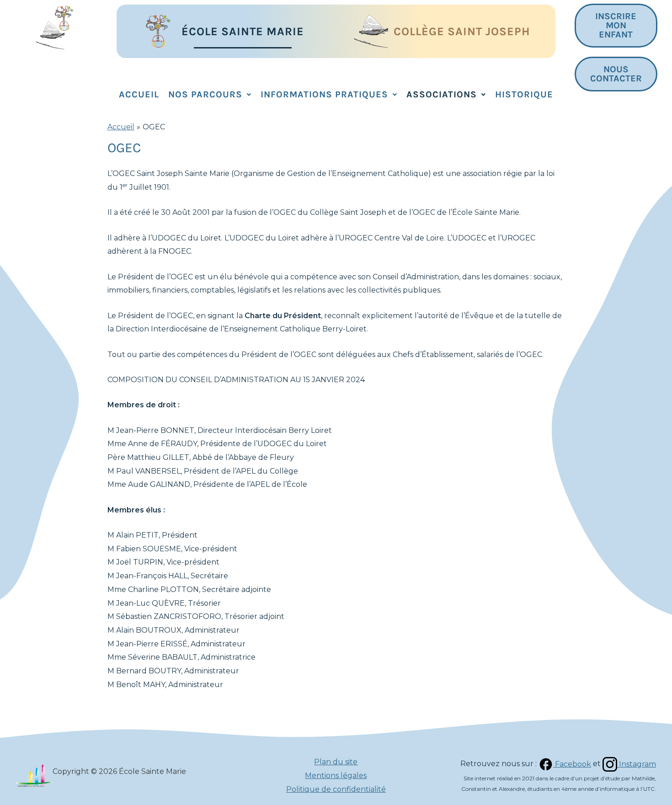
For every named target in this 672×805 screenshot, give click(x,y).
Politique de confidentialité (336, 789)
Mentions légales (336, 775)
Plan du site (335, 761)
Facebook (572, 764)
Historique (524, 94)
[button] (209, 94)
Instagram (636, 764)
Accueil (139, 94)
